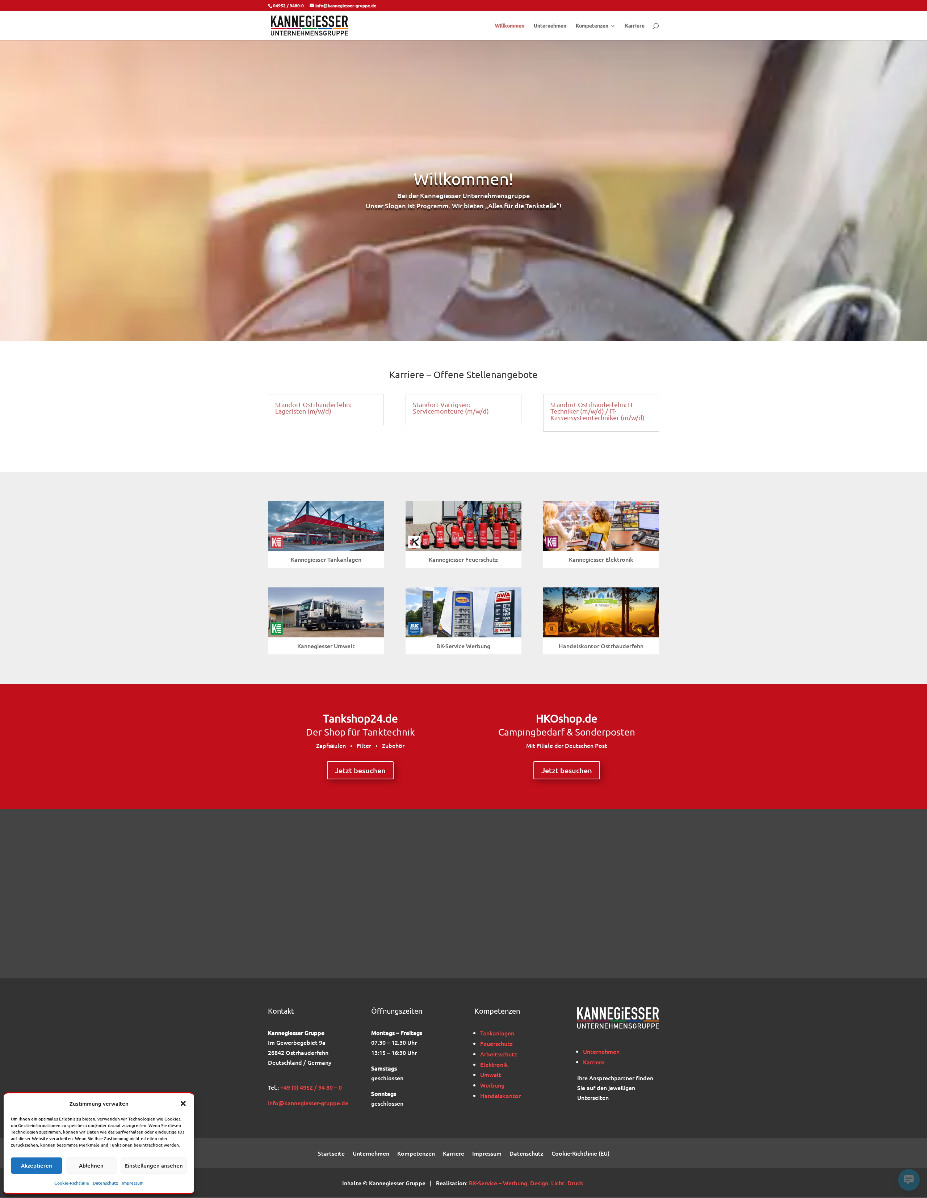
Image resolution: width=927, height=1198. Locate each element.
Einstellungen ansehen (154, 1165)
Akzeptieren (36, 1165)
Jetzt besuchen (360, 770)
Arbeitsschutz (498, 1054)
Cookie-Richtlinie (71, 1183)
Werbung (492, 1085)
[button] (183, 1103)
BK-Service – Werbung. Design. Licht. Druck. (527, 1183)
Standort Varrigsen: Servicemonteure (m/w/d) (451, 408)
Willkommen (509, 26)
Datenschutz (105, 1183)
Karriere (635, 26)
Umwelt (490, 1074)
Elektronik (494, 1064)
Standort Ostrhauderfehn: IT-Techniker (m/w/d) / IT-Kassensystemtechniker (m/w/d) (597, 411)
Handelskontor (500, 1095)
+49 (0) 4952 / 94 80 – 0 (311, 1087)
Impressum (132, 1183)
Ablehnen (91, 1165)
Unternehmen (550, 26)
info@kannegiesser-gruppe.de (308, 1103)
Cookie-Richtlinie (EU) (580, 1154)
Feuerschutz (496, 1043)
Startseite (331, 1154)
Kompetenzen (592, 26)
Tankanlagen (497, 1033)
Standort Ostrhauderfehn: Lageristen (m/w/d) (313, 408)
